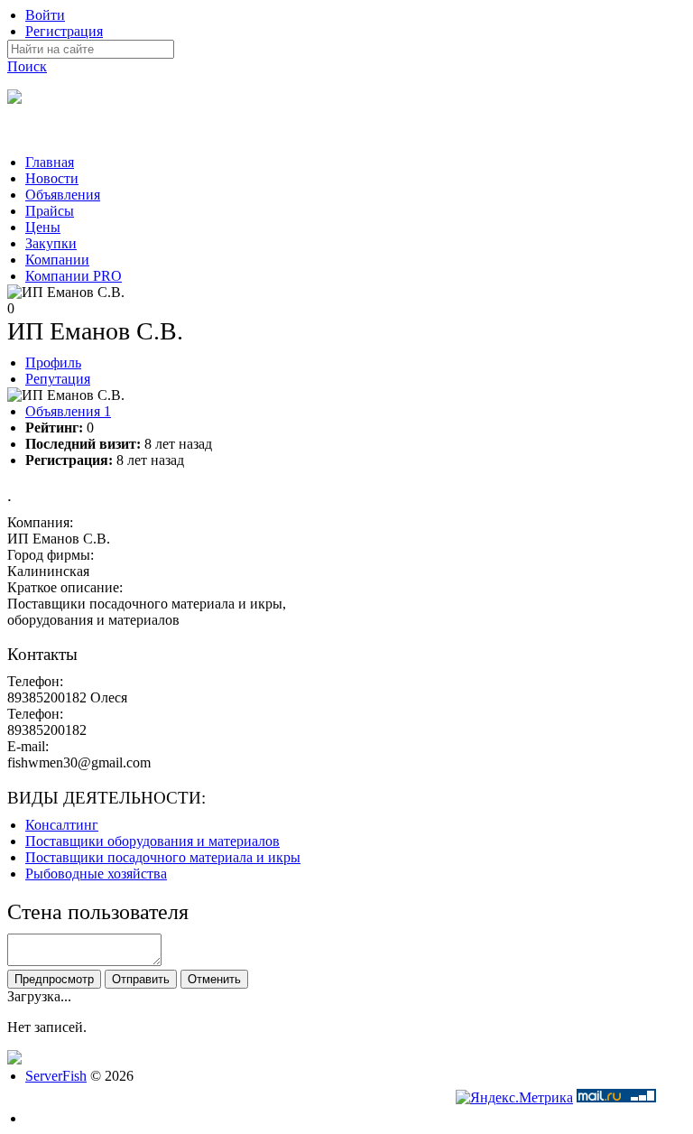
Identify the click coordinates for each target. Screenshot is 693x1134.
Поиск (27, 66)
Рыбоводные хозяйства (96, 873)
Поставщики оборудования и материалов (152, 841)
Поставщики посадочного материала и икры (162, 857)
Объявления (68, 411)
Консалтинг (61, 824)
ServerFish (56, 1075)
